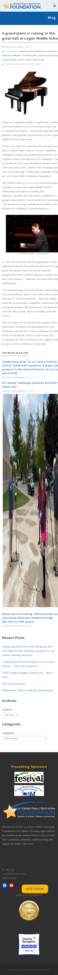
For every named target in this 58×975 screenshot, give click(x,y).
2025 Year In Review (13, 683)
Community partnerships (32, 51)
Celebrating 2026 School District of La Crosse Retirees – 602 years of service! (28, 663)
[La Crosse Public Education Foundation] (26, 6)
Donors (51, 51)
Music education (35, 60)
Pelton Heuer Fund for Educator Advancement (27, 690)
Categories (8, 733)
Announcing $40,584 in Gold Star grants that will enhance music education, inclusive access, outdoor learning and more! (28, 650)
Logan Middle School (13, 60)
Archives (7, 709)
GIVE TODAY (35, 888)
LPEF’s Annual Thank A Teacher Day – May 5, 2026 (28, 674)
